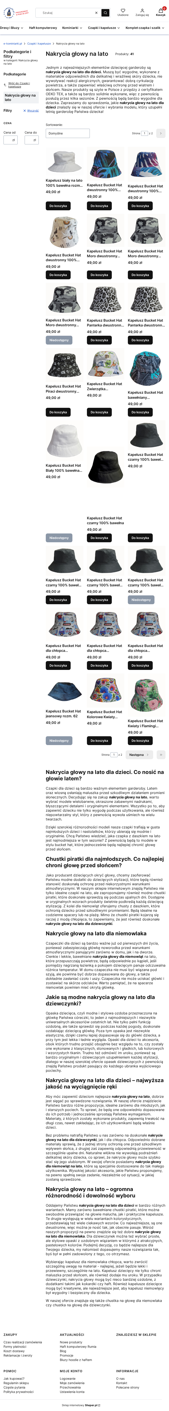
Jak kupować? (14, 1378)
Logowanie (67, 1378)
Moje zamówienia (72, 1383)
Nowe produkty (71, 1342)
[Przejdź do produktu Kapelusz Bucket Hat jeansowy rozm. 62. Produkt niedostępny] (64, 690)
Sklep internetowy (79, 1405)
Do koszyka (58, 206)
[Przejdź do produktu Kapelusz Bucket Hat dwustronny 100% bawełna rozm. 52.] (106, 164)
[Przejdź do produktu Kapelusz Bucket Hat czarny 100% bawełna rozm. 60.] (106, 561)
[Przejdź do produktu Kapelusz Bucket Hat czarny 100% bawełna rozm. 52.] (146, 435)
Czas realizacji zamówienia (23, 1342)
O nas (120, 1378)
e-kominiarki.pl (13, 43)
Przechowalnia (70, 1387)
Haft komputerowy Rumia (78, 1346)
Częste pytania (14, 1387)
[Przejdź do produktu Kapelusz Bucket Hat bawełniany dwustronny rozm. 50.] (146, 368)
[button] (105, 13)
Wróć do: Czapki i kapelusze (19, 85)
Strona (136, 133)
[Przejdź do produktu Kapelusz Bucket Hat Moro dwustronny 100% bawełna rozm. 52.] (146, 230)
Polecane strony (127, 1387)
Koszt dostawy (14, 1351)
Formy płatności (15, 1346)
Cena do (31, 132)
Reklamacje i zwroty (18, 1355)
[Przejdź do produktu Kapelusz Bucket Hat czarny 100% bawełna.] (106, 467)
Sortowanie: (54, 125)
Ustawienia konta (72, 1392)
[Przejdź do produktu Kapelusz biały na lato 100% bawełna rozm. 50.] (64, 161)
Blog (63, 1351)
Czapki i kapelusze (39, 43)
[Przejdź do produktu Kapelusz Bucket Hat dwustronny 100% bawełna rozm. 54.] (146, 164)
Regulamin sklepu (16, 1383)
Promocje (66, 1355)
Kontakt (121, 1383)
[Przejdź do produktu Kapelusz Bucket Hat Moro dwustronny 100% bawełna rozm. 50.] (106, 230)
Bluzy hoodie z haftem (76, 1360)
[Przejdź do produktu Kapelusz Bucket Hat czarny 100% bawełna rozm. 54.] (64, 561)
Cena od (10, 132)
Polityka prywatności (18, 1392)
